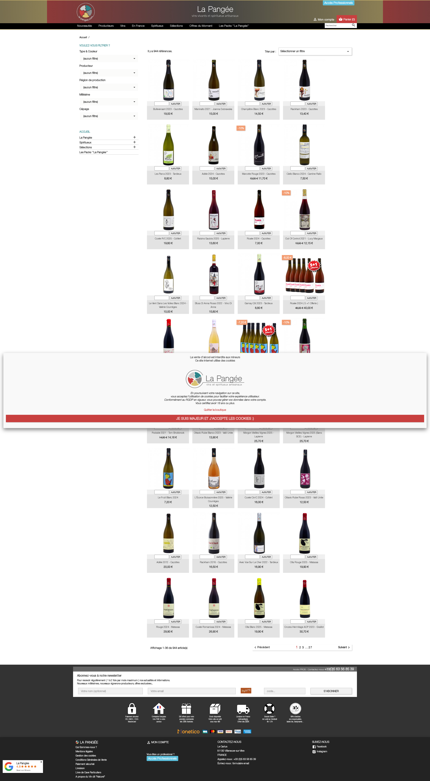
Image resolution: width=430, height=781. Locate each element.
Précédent (261, 647)
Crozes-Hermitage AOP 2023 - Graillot (304, 626)
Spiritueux (157, 25)
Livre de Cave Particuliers (88, 772)
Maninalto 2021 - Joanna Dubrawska (213, 109)
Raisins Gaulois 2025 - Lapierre (213, 238)
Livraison (80, 768)
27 (310, 647)
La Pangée (85, 137)
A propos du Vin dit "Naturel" (90, 776)
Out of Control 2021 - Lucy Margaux (304, 238)
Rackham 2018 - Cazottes (213, 562)
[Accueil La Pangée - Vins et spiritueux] (86, 11)
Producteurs (106, 25)
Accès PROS (299, 669)
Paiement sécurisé (85, 764)
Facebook (321, 746)
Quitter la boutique (215, 409)
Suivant (344, 647)
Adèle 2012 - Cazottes (168, 562)
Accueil (84, 131)
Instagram (321, 751)
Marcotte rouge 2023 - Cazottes (258, 173)
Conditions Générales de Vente (91, 759)
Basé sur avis (23, 770)
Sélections (176, 25)
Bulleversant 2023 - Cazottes (168, 109)
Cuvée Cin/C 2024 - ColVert (259, 497)
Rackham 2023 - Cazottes (304, 109)
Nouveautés (84, 25)
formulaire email (241, 763)
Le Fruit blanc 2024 (168, 497)
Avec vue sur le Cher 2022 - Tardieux (258, 562)
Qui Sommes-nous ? (86, 747)
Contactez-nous (316, 669)
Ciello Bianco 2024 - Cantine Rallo (304, 173)
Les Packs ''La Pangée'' (234, 25)
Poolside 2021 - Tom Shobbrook (168, 432)
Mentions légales (84, 751)
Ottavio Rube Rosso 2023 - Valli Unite (304, 497)
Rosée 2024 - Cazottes (258, 238)
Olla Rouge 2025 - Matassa (304, 562)
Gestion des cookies (86, 755)
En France (138, 25)
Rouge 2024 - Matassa (168, 626)
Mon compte (158, 742)
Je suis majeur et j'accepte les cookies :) (215, 418)
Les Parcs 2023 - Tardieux (168, 173)
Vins (122, 25)
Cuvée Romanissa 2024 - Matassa (213, 626)
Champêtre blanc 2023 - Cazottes (258, 109)
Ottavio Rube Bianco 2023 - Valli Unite (213, 432)
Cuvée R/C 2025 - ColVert (168, 238)
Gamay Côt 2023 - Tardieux (259, 303)
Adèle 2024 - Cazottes (213, 173)
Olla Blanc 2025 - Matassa (258, 626)
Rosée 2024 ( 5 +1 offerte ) (304, 303)
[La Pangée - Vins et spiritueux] (215, 13)
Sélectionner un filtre (315, 51)
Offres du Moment (200, 25)
